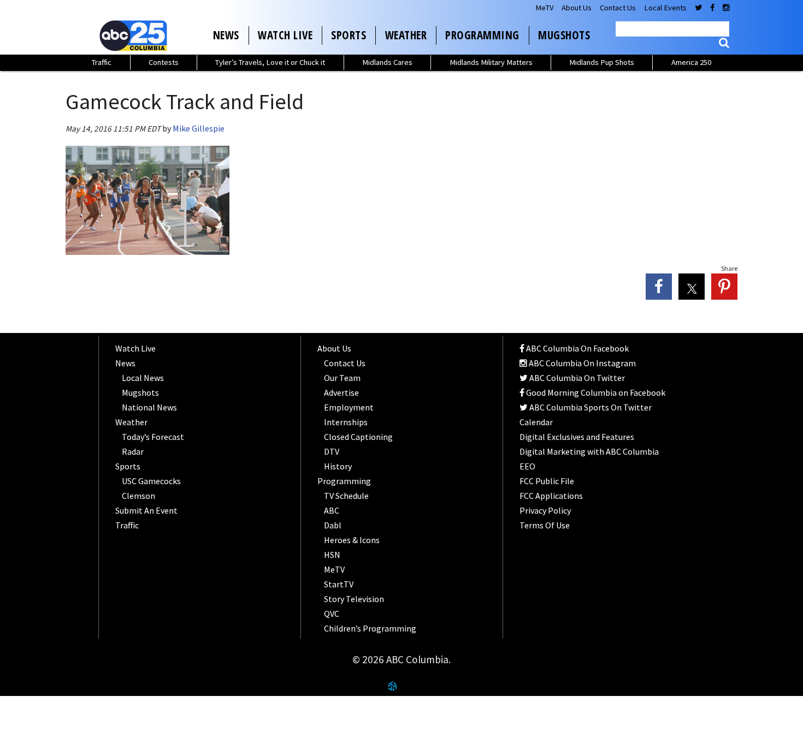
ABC (331, 510)
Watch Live (285, 35)
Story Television (354, 598)
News (226, 35)
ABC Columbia (135, 35)
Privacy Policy (545, 510)
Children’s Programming (370, 628)
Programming (482, 35)
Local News (143, 377)
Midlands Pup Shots (601, 62)
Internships (346, 421)
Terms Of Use (544, 525)
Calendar (536, 421)
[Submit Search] (724, 43)
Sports (348, 35)
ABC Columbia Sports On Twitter (590, 407)
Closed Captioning (358, 436)
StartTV (338, 584)
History (338, 466)
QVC (331, 613)
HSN (332, 554)
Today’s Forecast (153, 436)
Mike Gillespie (199, 128)
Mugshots (564, 35)
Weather (406, 35)
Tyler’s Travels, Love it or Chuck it (270, 62)
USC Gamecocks (151, 480)
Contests (164, 62)
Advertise (341, 392)
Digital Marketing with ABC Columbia (589, 451)
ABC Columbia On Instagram (581, 363)
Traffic (101, 62)
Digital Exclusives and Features (576, 436)
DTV (331, 451)
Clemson (138, 495)
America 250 (691, 62)
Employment (349, 407)
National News (149, 407)
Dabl (332, 525)
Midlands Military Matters (491, 62)
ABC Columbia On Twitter (576, 377)
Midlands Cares (387, 62)
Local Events (665, 8)
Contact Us (618, 8)
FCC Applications (551, 495)
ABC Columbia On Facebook (576, 348)
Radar (133, 451)
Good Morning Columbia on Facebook (594, 392)
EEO (527, 466)
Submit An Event (146, 510)
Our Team (342, 377)
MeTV (544, 8)
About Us (577, 8)
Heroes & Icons (352, 539)
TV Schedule (346, 495)
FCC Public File (546, 480)
